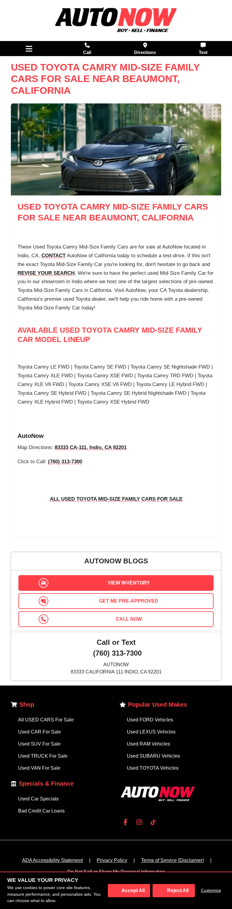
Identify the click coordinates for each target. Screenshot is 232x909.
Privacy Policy (112, 860)
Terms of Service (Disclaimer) (172, 860)
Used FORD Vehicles (150, 719)
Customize (211, 890)
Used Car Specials (38, 798)
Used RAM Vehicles (148, 743)
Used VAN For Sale (39, 768)
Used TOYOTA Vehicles (153, 768)
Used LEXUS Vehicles (151, 731)
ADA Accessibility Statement (52, 860)
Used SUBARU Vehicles (153, 756)
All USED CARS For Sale (46, 719)
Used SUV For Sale (39, 743)
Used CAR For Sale (39, 731)
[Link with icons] (126, 822)
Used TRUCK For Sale (43, 756)
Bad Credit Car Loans (41, 810)
